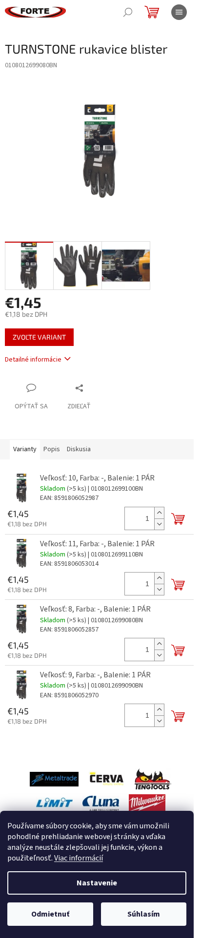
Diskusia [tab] (79, 449)
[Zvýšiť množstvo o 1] (159, 512)
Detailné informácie (33, 359)
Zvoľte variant (39, 337)
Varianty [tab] (25, 449)
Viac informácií (78, 858)
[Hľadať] (128, 12)
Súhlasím (143, 914)
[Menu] (179, 12)
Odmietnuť (50, 914)
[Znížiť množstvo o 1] (159, 524)
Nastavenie (97, 883)
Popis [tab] (51, 449)
